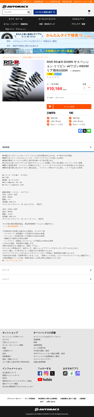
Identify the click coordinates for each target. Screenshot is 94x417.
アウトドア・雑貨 (78, 24)
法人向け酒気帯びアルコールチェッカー (17, 387)
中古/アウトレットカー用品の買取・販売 (49, 353)
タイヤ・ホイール (16, 19)
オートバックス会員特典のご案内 (46, 356)
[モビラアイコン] (78, 373)
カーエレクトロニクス (47, 19)
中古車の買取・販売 (41, 351)
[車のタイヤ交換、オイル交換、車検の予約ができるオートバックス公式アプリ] (65, 373)
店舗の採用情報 (40, 362)
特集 (4, 348)
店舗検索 (37, 2)
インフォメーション (12, 368)
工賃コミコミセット (10, 342)
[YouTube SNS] (45, 379)
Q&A (4, 353)
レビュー (5, 279)
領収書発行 (6, 356)
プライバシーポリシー (14, 398)
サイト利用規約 (30, 398)
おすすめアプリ (70, 368)
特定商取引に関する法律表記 (47, 398)
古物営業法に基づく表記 (68, 398)
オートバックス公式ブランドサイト (47, 337)
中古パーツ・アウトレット (15, 29)
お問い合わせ (51, 401)
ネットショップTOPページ (12, 337)
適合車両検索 (13, 226)
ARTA (4, 378)
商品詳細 (5, 147)
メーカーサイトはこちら (12, 260)
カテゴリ (5, 339)
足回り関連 (27, 57)
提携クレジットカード (11, 375)
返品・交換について (10, 359)
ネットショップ (10, 332)
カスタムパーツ (78, 19)
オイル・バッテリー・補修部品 (16, 24)
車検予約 (65, 2)
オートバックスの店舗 (45, 332)
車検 (35, 342)
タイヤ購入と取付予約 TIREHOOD (15, 362)
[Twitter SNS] (52, 373)
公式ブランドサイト (81, 2)
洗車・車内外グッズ (47, 24)
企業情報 (82, 398)
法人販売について (9, 372)
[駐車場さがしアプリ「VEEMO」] (71, 373)
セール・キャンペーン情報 (12, 345)
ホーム (5, 57)
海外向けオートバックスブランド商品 (17, 381)
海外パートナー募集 (10, 384)
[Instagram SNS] (46, 373)
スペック (5, 270)
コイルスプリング (40, 57)
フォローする (44, 368)
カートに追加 (69, 107)
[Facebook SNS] (40, 373)
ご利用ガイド (26, 2)
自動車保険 (38, 345)
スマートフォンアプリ (42, 359)
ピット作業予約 (52, 2)
